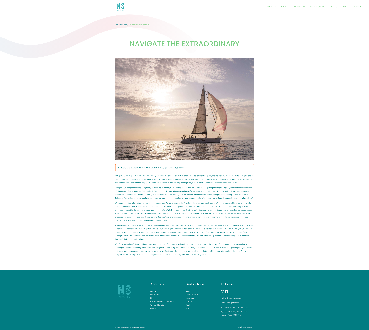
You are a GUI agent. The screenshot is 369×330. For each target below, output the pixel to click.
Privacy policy (155, 308)
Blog (345, 7)
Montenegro (190, 298)
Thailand (189, 301)
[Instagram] (222, 291)
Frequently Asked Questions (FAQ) (162, 301)
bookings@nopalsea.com (233, 298)
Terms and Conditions (158, 305)
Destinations (299, 7)
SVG (187, 308)
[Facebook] (226, 291)
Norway (188, 291)
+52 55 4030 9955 (243, 307)
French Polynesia (192, 295)
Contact (357, 7)
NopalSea (272, 7)
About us (334, 7)
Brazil (188, 305)
